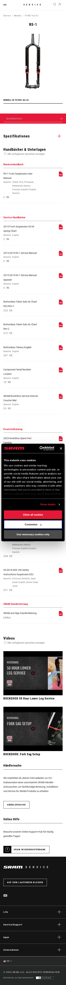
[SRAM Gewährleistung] (61, 615)
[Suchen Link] (54, 5)
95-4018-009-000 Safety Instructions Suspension (19, 544)
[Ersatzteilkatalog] (61, 440)
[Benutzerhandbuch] (61, 175)
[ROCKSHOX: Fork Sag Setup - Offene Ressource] (33, 729)
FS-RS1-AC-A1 (32, 15)
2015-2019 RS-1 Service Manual (20, 257)
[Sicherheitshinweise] (61, 572)
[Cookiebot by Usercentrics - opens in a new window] (40, 448)
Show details (48, 504)
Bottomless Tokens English (17, 351)
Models (17, 15)
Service (33, 5)
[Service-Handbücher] (61, 228)
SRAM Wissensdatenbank (30, 849)
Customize (31, 524)
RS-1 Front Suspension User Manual (19, 185)
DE (8, 961)
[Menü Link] (4, 5)
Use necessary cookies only (33, 534)
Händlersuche (16, 805)
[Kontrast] (38, 978)
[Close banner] (61, 448)
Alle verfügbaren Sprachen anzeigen (26, 154)
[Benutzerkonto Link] (60, 5)
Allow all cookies (33, 514)
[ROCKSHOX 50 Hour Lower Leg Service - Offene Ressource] (33, 673)
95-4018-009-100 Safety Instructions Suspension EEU (20, 580)
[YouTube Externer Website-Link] (5, 896)
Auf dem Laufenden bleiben (25, 882)
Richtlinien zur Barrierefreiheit (18, 978)
